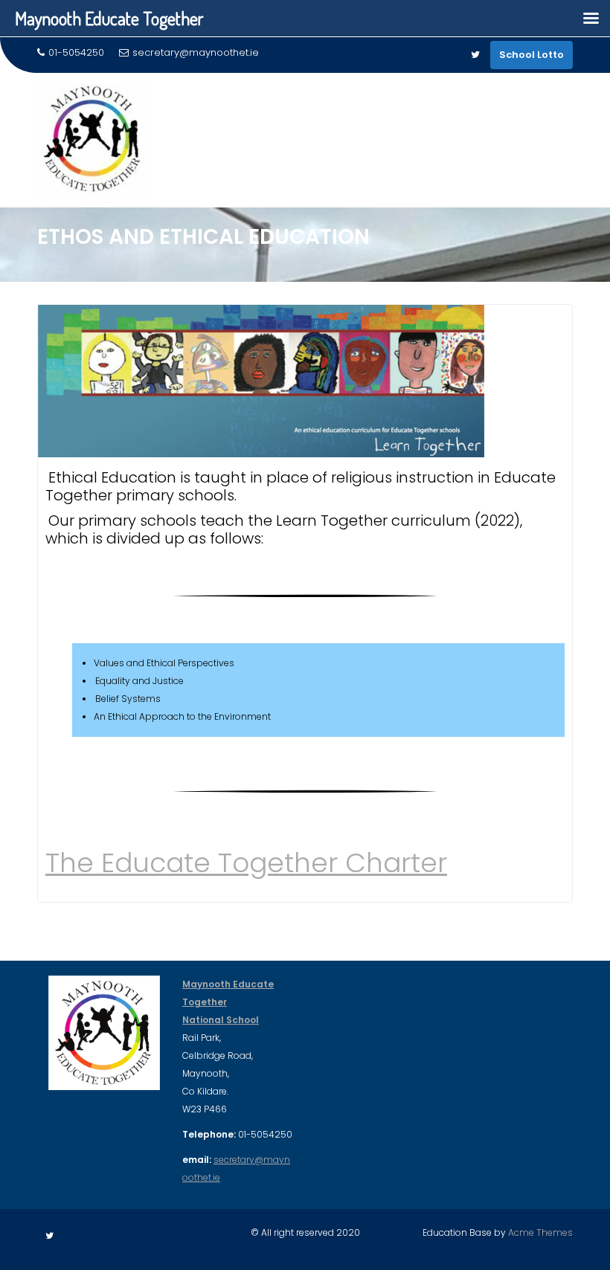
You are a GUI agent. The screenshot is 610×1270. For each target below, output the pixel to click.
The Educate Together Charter (246, 863)
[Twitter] (475, 55)
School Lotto (531, 55)
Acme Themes (540, 1232)
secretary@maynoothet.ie (195, 52)
